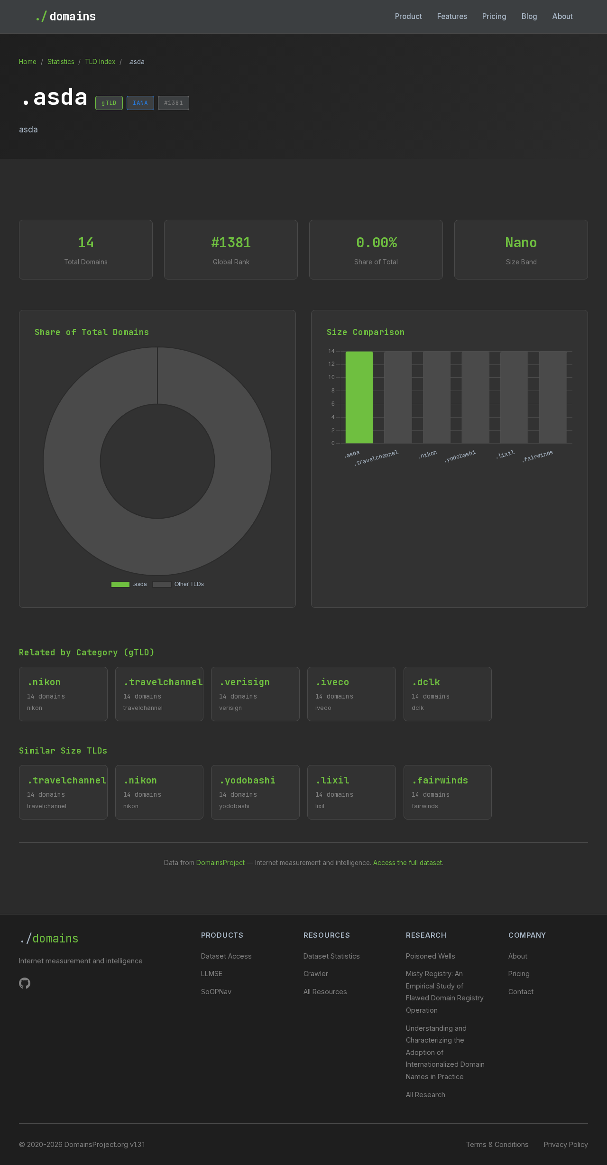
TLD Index (100, 61)
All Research (425, 1094)
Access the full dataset (407, 863)
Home (28, 61)
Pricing (494, 16)
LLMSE (211, 973)
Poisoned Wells (430, 956)
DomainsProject (220, 863)
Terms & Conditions (497, 1144)
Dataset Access (226, 956)
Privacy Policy (566, 1144)
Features (452, 16)
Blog (529, 16)
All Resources (325, 992)
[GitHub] (24, 985)
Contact (520, 992)
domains (65, 16)
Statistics (60, 61)
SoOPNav (216, 992)
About (562, 16)
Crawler (316, 973)
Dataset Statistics (332, 956)
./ (49, 938)
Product (408, 16)
